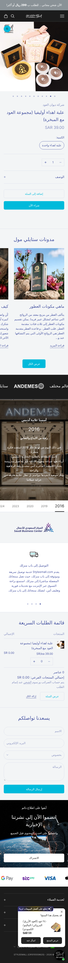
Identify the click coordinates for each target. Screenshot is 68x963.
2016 (59, 506)
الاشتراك (34, 857)
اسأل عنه (31, 940)
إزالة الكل (31, 696)
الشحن (27, 682)
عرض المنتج (52, 940)
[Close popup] (62, 912)
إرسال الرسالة (34, 789)
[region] (34, 573)
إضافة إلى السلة (34, 193)
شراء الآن (34, 205)
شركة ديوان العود (53, 105)
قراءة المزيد (57, 345)
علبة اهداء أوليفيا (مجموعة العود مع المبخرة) (36, 645)
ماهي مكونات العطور (46, 306)
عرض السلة (52, 696)
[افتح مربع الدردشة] (59, 955)
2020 (30, 506)
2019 (44, 506)
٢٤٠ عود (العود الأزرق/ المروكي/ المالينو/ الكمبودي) (35, 925)
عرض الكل (34, 363)
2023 (15, 506)
